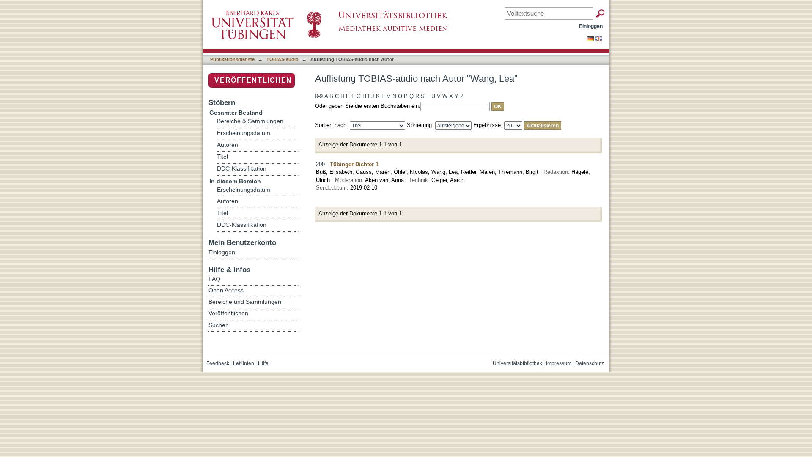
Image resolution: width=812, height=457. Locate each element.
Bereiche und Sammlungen (244, 301)
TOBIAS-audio (282, 59)
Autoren (227, 145)
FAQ (214, 278)
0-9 (319, 96)
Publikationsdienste (232, 59)
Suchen (218, 325)
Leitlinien (243, 363)
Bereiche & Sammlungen (250, 121)
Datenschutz (589, 363)
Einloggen (591, 26)
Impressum (558, 363)
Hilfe (263, 363)
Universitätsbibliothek (517, 363)
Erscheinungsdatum (243, 133)
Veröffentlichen (253, 80)
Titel (222, 157)
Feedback (217, 363)
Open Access (226, 290)
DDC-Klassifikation (241, 168)
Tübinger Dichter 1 (354, 164)
